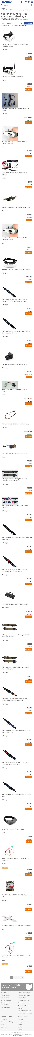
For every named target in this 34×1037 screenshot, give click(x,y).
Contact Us (21, 1003)
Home (3, 8)
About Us (4, 1019)
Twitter (20, 1024)
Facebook (21, 1019)
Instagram (21, 1022)
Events (3, 1024)
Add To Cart (28, 58)
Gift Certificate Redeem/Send (5, 1004)
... (16, 977)
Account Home (5, 995)
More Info (29, 220)
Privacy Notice (22, 998)
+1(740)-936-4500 (17, 1035)
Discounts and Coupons (8, 1022)
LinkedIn (20, 1029)
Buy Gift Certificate (23, 1005)
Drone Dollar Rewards (24, 1011)
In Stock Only (5, 25)
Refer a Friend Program (25, 1013)
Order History (5, 998)
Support (20, 1008)
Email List (4, 1027)
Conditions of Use (23, 1000)
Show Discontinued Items (19, 25)
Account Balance (6, 1000)
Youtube (20, 1027)
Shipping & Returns (24, 995)
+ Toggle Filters (28, 23)
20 (19, 977)
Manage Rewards (6, 1007)
